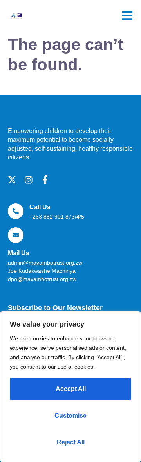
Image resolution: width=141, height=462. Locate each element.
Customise (70, 415)
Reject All (71, 442)
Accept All (71, 388)
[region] (70, 386)
